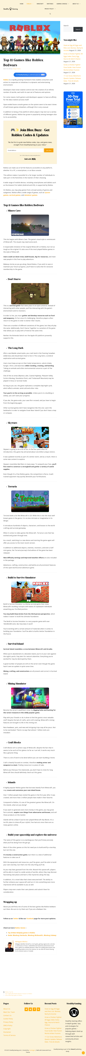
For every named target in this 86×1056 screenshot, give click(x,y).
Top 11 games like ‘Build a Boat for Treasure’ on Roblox (18, 993)
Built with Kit (30, 159)
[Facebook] (34, 1009)
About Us (76, 4)
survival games (14, 195)
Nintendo (50, 4)
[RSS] (38, 1009)
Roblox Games (20, 928)
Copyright (7, 1029)
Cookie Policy (8, 1019)
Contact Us (7, 1015)
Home (21, 4)
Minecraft (40, 4)
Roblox (29, 4)
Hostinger (32, 1050)
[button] (50, 13)
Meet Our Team (9, 1012)
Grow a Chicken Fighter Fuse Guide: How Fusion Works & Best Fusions (72, 67)
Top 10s (11, 992)
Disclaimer (7, 1032)
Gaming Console (62, 4)
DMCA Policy (7, 1025)
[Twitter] (26, 1009)
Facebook (29, 919)
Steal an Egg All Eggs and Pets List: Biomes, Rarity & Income (73, 47)
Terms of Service (9, 1035)
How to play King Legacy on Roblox (13, 995)
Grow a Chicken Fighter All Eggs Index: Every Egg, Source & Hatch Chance (73, 56)
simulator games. (31, 195)
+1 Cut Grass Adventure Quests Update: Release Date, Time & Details (72, 78)
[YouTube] (30, 1009)
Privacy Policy (49, 9)
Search (66, 26)
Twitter (15, 919)
